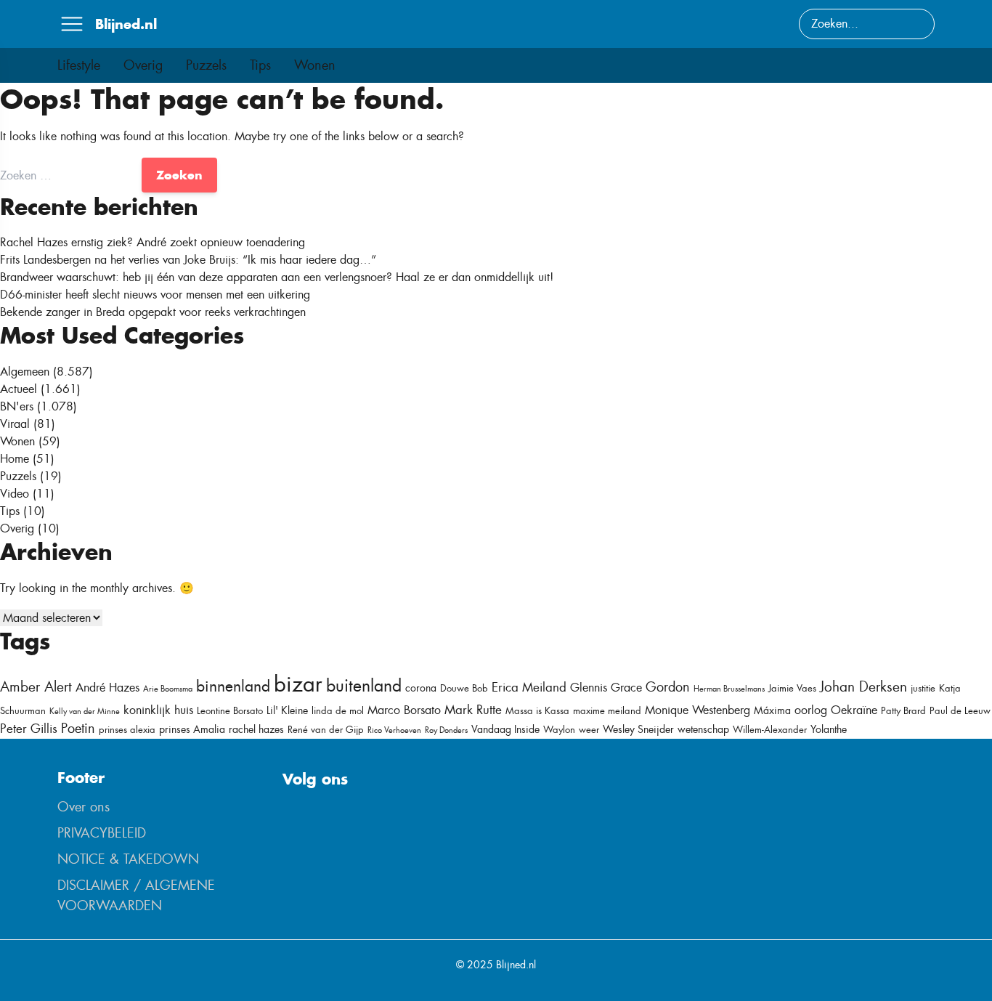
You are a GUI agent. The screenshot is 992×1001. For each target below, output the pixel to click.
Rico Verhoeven (394, 730)
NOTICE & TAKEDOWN (128, 859)
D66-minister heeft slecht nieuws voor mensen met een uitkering (155, 294)
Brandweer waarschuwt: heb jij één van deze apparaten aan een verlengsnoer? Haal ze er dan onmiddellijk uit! (276, 277)
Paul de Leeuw (960, 711)
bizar (298, 684)
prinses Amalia (192, 729)
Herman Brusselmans (729, 689)
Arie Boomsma (167, 689)
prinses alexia (127, 730)
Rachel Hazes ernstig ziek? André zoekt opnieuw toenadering (152, 242)
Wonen (315, 65)
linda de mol (338, 711)
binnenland (233, 686)
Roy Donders (446, 730)
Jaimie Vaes (792, 688)
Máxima (772, 710)
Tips (260, 65)
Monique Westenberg (697, 710)
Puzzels (206, 65)
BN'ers (16, 406)
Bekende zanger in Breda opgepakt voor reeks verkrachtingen (153, 312)
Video (14, 493)
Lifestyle (78, 65)
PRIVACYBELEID (101, 833)
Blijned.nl (126, 24)
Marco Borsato (404, 710)
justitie (923, 688)
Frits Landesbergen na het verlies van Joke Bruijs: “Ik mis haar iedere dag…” (188, 259)
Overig (143, 65)
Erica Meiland (529, 687)
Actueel (18, 389)
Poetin (78, 728)
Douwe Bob (464, 688)
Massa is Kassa (537, 711)
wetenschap (703, 729)
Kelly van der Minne (84, 711)
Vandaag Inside (505, 729)
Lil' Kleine (287, 710)
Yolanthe (828, 729)
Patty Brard (903, 711)
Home (14, 458)
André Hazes (107, 687)
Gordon (668, 687)
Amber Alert (36, 687)
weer (589, 730)
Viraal (15, 423)
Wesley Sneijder (638, 729)
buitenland (364, 686)
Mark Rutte (473, 710)
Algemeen (24, 371)
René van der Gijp (326, 730)
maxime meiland (607, 711)
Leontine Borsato (230, 711)
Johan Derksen (863, 687)
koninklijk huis (158, 710)
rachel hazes (256, 729)
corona (420, 687)
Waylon (559, 730)
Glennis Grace (606, 687)
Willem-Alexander (770, 730)
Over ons (83, 807)
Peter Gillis (28, 729)
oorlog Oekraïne (835, 710)
